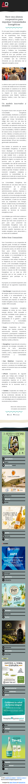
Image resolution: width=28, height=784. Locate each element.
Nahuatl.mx (22, 782)
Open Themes (13, 782)
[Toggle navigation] (24, 4)
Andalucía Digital (10, 778)
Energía (17, 414)
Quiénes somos (21, 778)
